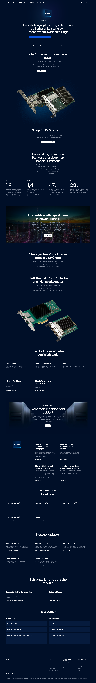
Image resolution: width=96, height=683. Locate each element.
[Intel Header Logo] (8, 2)
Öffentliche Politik (52, 668)
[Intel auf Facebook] (6, 673)
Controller (57, 290)
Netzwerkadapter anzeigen (53, 70)
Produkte (15, 2)
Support (20, 2)
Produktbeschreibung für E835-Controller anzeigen (40, 37)
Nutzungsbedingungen (67, 662)
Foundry (42, 2)
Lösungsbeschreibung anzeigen (48, 141)
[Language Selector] (81, 2)
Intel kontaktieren (80, 666)
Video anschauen (48, 235)
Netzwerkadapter (48, 292)
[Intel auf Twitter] (8, 673)
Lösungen (26, 2)
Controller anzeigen (41, 70)
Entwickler (32, 2)
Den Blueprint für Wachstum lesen (59, 37)
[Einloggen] (79, 2)
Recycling (79, 668)
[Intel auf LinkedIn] (10, 673)
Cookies (64, 667)
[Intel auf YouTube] (12, 673)
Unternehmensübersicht (53, 661)
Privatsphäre (65, 665)
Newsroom (79, 661)
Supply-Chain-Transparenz (53, 670)
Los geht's (48, 425)
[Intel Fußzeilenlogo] (7, 659)
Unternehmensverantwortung (54, 664)
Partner (37, 2)
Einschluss (50, 666)
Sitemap (79, 670)
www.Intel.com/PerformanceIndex (67, 650)
